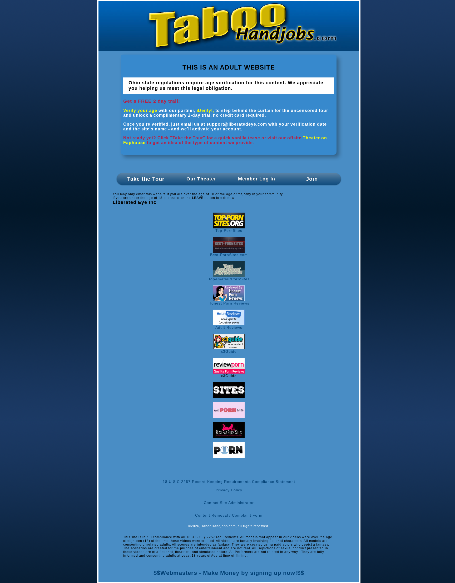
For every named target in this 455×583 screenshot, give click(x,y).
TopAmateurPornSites (229, 279)
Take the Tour (146, 179)
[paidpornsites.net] (229, 416)
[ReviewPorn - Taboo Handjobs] (229, 372)
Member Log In (256, 179)
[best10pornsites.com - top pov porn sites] (229, 396)
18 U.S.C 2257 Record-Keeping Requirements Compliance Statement (229, 481)
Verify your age (140, 110)
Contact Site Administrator (229, 503)
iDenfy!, (205, 110)
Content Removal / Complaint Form (229, 515)
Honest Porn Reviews (229, 303)
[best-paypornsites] (229, 436)
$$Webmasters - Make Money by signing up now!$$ (229, 573)
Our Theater (201, 179)
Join (312, 179)
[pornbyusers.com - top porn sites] (229, 456)
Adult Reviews (228, 327)
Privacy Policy (229, 490)
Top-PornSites (228, 230)
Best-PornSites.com (229, 255)
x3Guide (229, 351)
